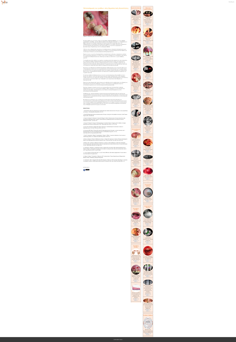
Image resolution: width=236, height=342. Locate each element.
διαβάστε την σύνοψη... (148, 334)
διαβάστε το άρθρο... (136, 22)
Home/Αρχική (231, 1)
